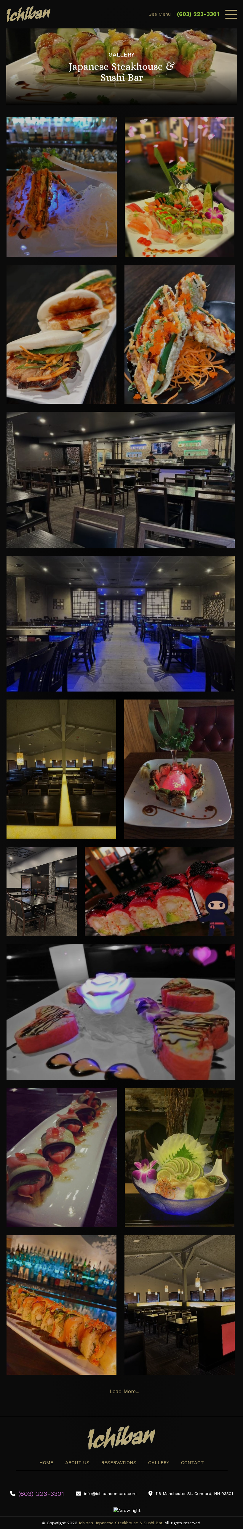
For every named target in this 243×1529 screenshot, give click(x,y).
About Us (77, 1462)
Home (46, 1462)
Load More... (124, 1391)
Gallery (158, 1462)
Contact (192, 1462)
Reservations (118, 1462)
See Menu (160, 14)
